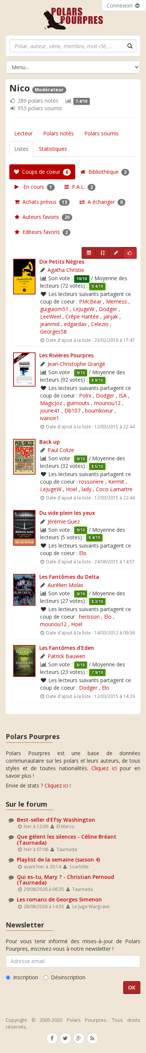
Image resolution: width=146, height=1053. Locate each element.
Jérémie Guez (64, 521)
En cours (35, 186)
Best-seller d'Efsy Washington (56, 819)
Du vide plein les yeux (67, 512)
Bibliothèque (106, 171)
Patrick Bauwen (66, 656)
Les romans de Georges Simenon (59, 899)
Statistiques (53, 148)
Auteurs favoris (44, 216)
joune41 (50, 410)
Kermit (116, 481)
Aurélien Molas (65, 585)
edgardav (75, 324)
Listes (21, 148)
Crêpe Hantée (82, 316)
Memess (116, 301)
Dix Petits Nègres (61, 261)
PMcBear (90, 301)
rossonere (91, 481)
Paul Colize (61, 450)
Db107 (72, 410)
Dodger (108, 309)
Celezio (100, 324)
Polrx (85, 395)
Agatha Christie (66, 269)
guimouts (78, 403)
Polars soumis (101, 133)
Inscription (25, 977)
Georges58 (53, 331)
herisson (89, 616)
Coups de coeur (43, 171)
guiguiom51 (54, 309)
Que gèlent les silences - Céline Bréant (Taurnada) (66, 839)
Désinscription (68, 977)
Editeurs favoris (43, 231)
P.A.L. (81, 186)
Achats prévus (43, 201)
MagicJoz (51, 403)
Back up (49, 441)
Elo (82, 553)
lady (86, 489)
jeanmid (50, 324)
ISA (123, 395)
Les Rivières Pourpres (66, 355)
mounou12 (107, 403)
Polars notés (58, 133)
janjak (110, 316)
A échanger (104, 201)
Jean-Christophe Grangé (76, 363)
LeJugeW (83, 309)
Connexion (120, 5)
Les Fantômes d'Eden (66, 647)
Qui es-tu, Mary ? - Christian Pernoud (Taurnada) (65, 879)
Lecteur (23, 133)
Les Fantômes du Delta (69, 576)
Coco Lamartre (114, 489)
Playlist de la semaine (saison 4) (58, 859)
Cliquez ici (104, 768)
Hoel (71, 489)
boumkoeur (99, 410)
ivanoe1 (49, 418)
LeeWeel (50, 316)
